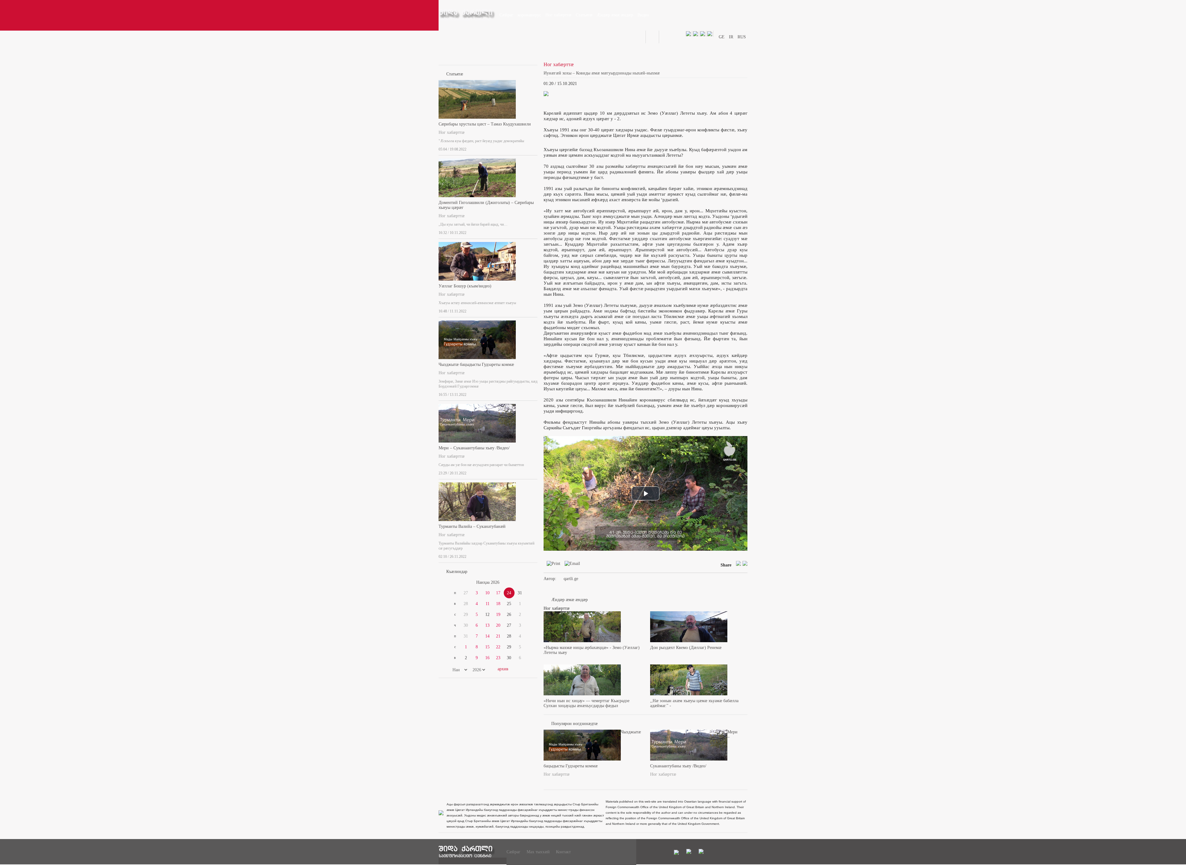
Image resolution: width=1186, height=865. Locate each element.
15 (487, 647)
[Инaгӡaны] (535, 148)
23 (498, 657)
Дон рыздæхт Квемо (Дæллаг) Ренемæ (685, 647)
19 (498, 614)
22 (498, 647)
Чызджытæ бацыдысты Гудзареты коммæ (476, 364)
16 (487, 657)
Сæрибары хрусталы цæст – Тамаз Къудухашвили (485, 124)
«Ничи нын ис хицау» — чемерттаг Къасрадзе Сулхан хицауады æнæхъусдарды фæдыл (586, 703)
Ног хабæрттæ (452, 132)
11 (488, 603)
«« (453, 582)
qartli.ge (571, 578)
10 (487, 593)
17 (498, 593)
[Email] (570, 564)
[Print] (552, 564)
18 (498, 603)
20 (498, 625)
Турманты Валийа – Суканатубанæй (472, 526)
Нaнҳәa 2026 (487, 582)
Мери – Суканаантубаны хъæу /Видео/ (474, 448)
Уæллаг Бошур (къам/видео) (465, 286)
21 (498, 636)
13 (487, 625)
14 (487, 636)
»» (522, 582)
